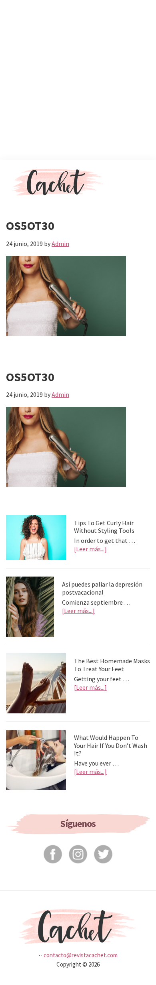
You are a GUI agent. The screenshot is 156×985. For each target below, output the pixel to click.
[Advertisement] (78, 78)
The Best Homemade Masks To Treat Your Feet (112, 664)
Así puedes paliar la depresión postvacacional (102, 588)
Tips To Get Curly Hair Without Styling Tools (104, 526)
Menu (136, 174)
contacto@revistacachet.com (81, 955)
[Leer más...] (90, 549)
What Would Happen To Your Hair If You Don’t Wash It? (110, 745)
